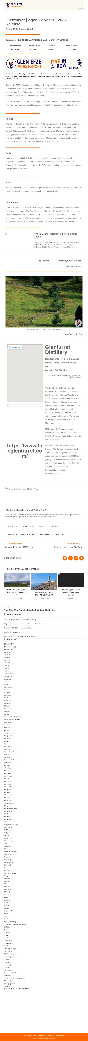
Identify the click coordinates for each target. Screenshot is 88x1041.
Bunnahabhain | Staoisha (12, 719)
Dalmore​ (7, 741)
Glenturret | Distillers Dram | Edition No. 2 (26, 510)
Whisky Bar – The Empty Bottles (14, 978)
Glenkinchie (8, 811)
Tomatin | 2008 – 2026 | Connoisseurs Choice (18, 628)
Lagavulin (7, 854)
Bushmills (7, 722)
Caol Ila (6, 725)
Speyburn (7, 919)
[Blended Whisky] (10, 647)
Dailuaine (7, 738)
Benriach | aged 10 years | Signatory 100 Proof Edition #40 (17, 592)
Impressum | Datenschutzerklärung (55, 1035)
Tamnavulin (8, 940)
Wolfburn (7, 986)
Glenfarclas (7, 800)
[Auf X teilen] (70, 558)
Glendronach (8, 795)
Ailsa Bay (7, 660)
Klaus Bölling (12, 526)
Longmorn (7, 876)
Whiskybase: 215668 (70, 260)
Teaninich (7, 946)
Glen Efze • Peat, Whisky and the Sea (34, 1035)
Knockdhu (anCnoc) (10, 851)
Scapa (6, 913)
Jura (5, 843)
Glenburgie (7, 789)
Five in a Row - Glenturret (25, 534)
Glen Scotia (8, 781)
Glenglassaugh (9, 803)
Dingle (6, 754)
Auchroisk (7, 679)
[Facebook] (80, 1)
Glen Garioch (8, 771)
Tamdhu (6, 938)
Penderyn (7, 900)
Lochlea (6, 870)
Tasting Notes (54, 526)
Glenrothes (7, 816)
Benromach (7, 703)
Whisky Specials (9, 984)
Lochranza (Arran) (10, 873)
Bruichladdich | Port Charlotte (13, 717)
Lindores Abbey (9, 862)
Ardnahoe (7, 671)
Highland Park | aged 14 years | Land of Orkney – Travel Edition (24, 624)
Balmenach (7, 690)
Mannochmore (8, 884)
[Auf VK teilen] (81, 558)
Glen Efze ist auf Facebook (18, 988)
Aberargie (7, 652)
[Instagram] (80, 5)
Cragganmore (8, 733)
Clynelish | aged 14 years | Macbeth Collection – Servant (71, 592)
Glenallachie (8, 787)
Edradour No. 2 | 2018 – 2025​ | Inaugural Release (19, 636)
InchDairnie (8, 830)
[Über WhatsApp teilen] (76, 558)
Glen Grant (7, 773)
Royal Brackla (8, 911)
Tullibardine (8, 970)
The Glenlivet (8, 951)
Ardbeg (6, 665)
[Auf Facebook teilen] (65, 558)
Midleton (7, 887)
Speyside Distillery (10, 922)
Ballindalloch (8, 687)
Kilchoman (7, 846)
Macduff (7, 881)
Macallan (7, 878)
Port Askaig (7, 903)
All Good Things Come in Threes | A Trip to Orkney (20, 620)
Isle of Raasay (8, 841)
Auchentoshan (8, 676)
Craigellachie (8, 736)
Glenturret (42, 526)
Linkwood (7, 865)
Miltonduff (7, 889)
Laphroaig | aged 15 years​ (12, 632)
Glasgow (7, 765)
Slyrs (5, 916)
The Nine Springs (9, 954)
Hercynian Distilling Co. (12, 825)
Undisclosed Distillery (11, 973)
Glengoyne (7, 806)
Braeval (6, 714)
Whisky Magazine (10, 981)
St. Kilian (7, 927)
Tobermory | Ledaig (10, 957)
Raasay (6, 908)
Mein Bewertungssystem (73, 266)
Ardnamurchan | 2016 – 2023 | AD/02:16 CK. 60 (44, 593)
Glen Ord (7, 779)
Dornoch (7, 757)
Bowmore (7, 711)
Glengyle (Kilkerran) (10, 808)
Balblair (6, 684)
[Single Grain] (8, 649)
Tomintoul (7, 962)
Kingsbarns (7, 849)
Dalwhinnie (8, 746)
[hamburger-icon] (81, 8)
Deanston (7, 749)
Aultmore (7, 682)
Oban (6, 897)
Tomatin (7, 959)
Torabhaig (7, 965)
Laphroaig (7, 860)
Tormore (7, 967)
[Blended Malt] (9, 644)
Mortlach (7, 892)
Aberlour (7, 657)
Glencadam (7, 792)
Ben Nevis (7, 695)
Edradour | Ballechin (10, 760)
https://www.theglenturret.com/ (24, 451)
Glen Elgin (7, 768)
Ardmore (7, 668)
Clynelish (7, 727)
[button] (75, 2)
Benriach (7, 698)
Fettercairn (7, 763)
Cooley (6, 730)
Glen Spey (7, 784)
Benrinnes (7, 701)
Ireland (6, 835)
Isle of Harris (8, 838)
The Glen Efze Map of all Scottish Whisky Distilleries (29, 610)
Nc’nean (7, 895)
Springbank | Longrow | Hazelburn (15, 924)
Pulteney (7, 905)
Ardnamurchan (9, 674)
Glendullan (7, 798)
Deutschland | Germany (11, 752)
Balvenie (7, 692)
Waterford (7, 975)
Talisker (6, 935)
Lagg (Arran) (8, 857)
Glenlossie (7, 814)
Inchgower (7, 833)
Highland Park (8, 827)
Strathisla (7, 930)
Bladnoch (7, 706)
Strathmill (7, 932)
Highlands (49, 534)
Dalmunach (7, 744)
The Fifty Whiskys (10, 949)
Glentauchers (8, 819)
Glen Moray (8, 776)
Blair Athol (7, 709)
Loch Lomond (8, 868)
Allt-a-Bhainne (9, 663)
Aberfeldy (7, 655)
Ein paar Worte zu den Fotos (72, 334)
